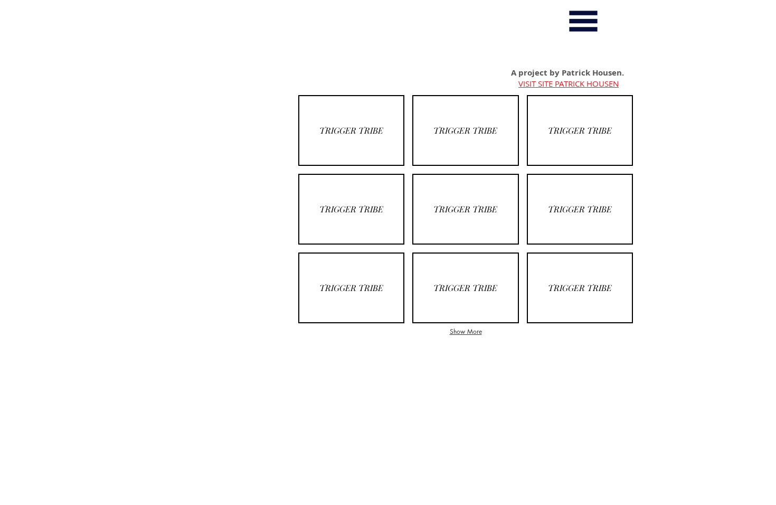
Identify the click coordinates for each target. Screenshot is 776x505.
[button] (583, 21)
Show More (466, 331)
